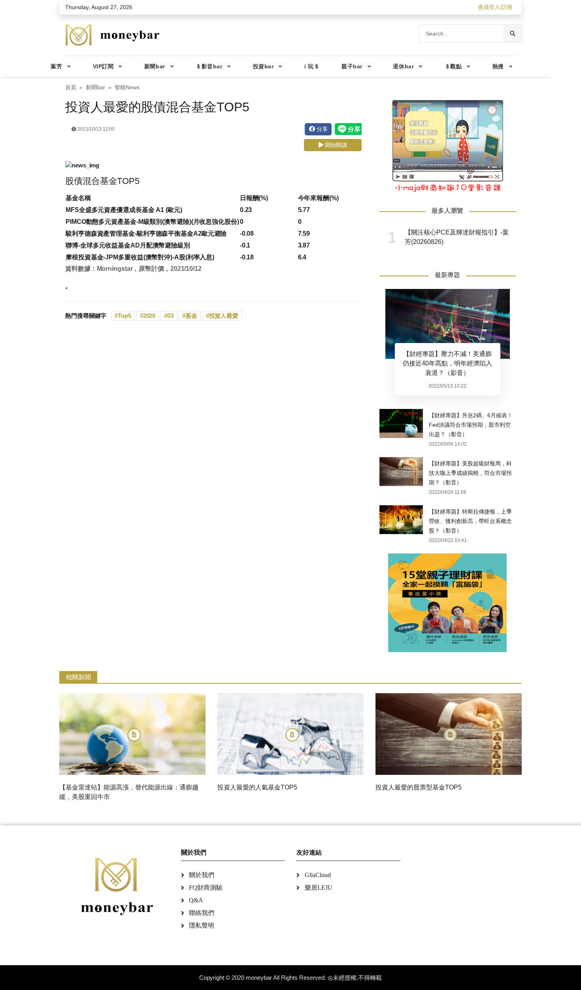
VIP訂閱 (103, 66)
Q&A (196, 900)
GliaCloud (318, 875)
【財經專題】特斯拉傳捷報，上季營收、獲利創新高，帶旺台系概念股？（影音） (470, 521)
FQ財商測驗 (206, 887)
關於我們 (201, 875)
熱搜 (498, 66)
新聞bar (154, 66)
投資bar (263, 66)
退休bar (403, 66)
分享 (321, 129)
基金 (191, 315)
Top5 (124, 315)
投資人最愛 (224, 315)
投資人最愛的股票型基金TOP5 (418, 787)
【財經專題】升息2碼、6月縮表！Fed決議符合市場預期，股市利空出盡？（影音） (471, 424)
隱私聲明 (201, 925)
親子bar (351, 66)
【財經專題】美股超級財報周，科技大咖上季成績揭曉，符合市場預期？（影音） (470, 473)
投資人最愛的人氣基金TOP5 (257, 787)
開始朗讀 (335, 145)
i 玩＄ (311, 66)
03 (170, 315)
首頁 (70, 87)
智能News (127, 87)
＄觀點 (453, 66)
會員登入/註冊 (495, 7)
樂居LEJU (318, 887)
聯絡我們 (201, 912)
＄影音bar (209, 66)
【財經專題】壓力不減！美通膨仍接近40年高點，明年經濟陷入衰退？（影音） (447, 363)
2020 (149, 315)
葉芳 (56, 66)
